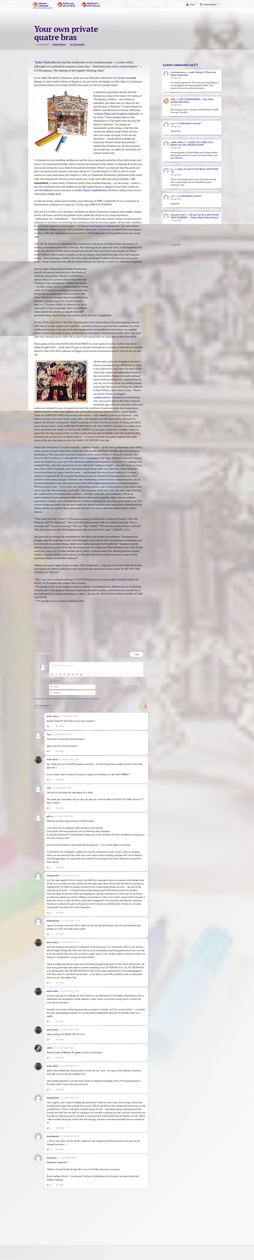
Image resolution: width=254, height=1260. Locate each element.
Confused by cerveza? (190, 123)
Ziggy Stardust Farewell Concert (123, 458)
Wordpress (216, 1228)
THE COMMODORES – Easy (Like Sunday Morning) (192, 101)
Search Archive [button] (209, 4)
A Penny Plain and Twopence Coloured (116, 113)
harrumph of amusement (104, 226)
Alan (216, 1231)
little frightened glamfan (101, 483)
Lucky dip (95, 1231)
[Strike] (64, 674)
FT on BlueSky (154, 1228)
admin (50, 1047)
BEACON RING (128, 336)
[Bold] (52, 674)
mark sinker (59, 44)
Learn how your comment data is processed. (82, 699)
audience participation (97, 461)
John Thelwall (45, 62)
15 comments (77, 44)
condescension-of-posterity (109, 397)
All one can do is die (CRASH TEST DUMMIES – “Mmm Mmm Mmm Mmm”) (195, 216)
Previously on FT (95, 1228)
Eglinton (93, 565)
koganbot (52, 1157)
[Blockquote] (77, 674)
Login (136, 654)
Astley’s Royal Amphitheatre (91, 190)
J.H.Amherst (46, 190)
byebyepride (53, 875)
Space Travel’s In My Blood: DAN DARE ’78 (194, 170)
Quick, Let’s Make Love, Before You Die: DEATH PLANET (192, 143)
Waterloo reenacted (57, 1162)
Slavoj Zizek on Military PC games (64, 1052)
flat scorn (91, 229)
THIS (99, 201)
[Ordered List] (69, 674)
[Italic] (56, 674)
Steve (42, 1231)
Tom (49, 734)
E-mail (154, 1231)
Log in (192, 4)
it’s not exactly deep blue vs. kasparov (116, 622)
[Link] (81, 674)
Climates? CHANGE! (52, 620)
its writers (140, 1240)
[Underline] (60, 674)
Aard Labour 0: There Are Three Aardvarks (193, 74)
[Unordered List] (73, 674)
